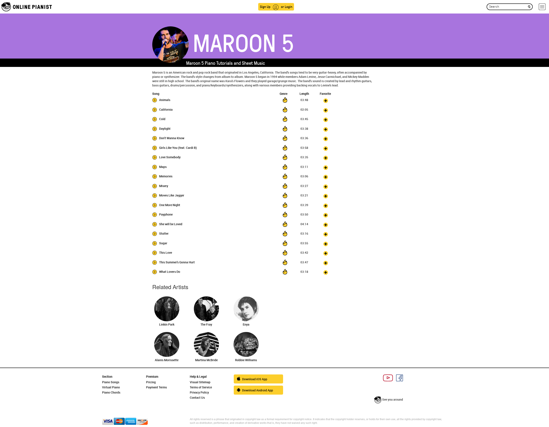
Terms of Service (201, 387)
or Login (286, 6)
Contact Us (197, 397)
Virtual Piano (111, 387)
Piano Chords (111, 392)
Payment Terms (156, 387)
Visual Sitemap (200, 382)
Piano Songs (110, 382)
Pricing (151, 382)
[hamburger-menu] (542, 6)
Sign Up (265, 6)
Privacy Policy (199, 392)
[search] (529, 6)
